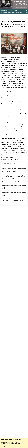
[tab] (5, 13)
